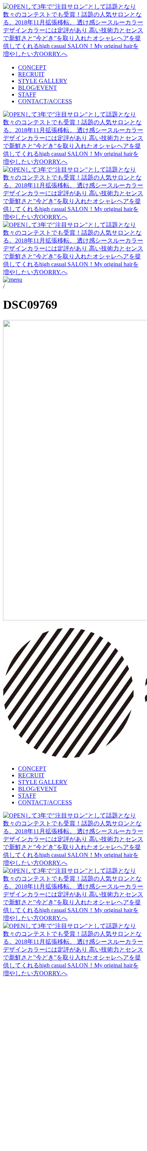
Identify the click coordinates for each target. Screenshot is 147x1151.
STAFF (27, 94)
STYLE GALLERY (42, 81)
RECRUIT (31, 74)
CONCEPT (32, 67)
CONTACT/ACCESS (45, 101)
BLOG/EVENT (37, 87)
